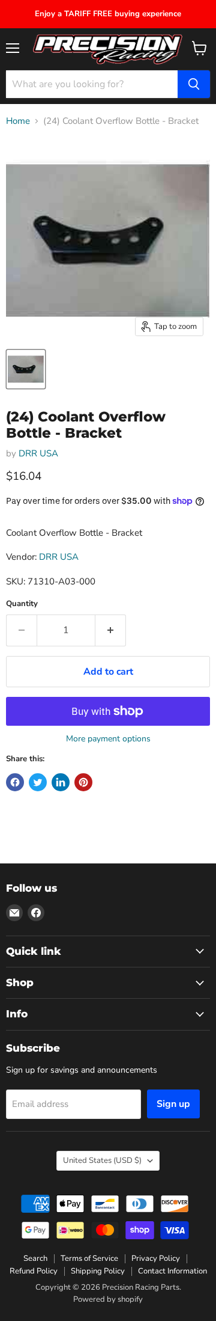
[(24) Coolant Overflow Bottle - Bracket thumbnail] (26, 369)
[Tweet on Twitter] (38, 782)
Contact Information (172, 1271)
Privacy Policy (155, 1258)
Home (18, 121)
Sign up (173, 1104)
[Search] (194, 84)
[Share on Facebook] (15, 782)
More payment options (108, 739)
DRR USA (38, 453)
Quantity (22, 603)
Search (35, 1258)
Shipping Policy (98, 1271)
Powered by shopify (108, 1299)
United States (102, 1160)
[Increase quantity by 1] (110, 630)
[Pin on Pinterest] (83, 782)
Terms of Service (89, 1258)
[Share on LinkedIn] (61, 782)
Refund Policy (34, 1271)
